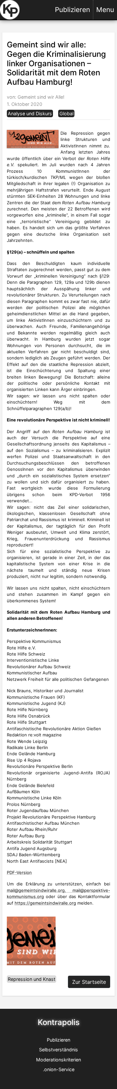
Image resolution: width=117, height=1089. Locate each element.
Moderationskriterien (58, 1059)
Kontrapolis (59, 1022)
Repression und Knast (31, 979)
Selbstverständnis (58, 1049)
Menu (105, 10)
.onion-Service (58, 1069)
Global (66, 113)
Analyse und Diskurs (30, 113)
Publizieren (72, 10)
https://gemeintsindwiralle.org (45, 903)
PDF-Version (19, 872)
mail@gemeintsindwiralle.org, (39, 890)
